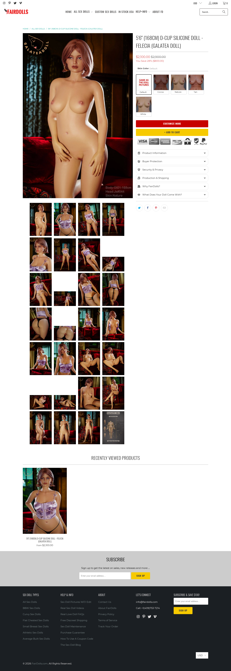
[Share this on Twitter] (139, 207)
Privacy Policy (106, 614)
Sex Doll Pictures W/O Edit (75, 601)
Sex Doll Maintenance (73, 626)
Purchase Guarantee (72, 632)
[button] (83, 12)
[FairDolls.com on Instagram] (4, 3)
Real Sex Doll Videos (72, 608)
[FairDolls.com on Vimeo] (20, 3)
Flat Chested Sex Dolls (36, 620)
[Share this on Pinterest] (156, 207)
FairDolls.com (40, 663)
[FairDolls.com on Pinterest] (9, 3)
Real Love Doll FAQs (72, 614)
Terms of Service (107, 620)
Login (215, 3)
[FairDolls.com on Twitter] (14, 3)
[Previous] (25, 115)
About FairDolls (107, 608)
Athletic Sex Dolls (33, 632)
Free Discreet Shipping (73, 620)
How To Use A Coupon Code (76, 638)
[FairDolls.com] (16, 11)
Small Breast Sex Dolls (36, 626)
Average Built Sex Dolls (36, 638)
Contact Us (104, 601)
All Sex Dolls (30, 601)
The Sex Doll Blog (70, 644)
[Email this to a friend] (164, 207)
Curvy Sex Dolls (32, 614)
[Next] (130, 115)
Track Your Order (108, 626)
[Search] (224, 11)
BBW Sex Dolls (31, 608)
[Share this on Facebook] (147, 207)
